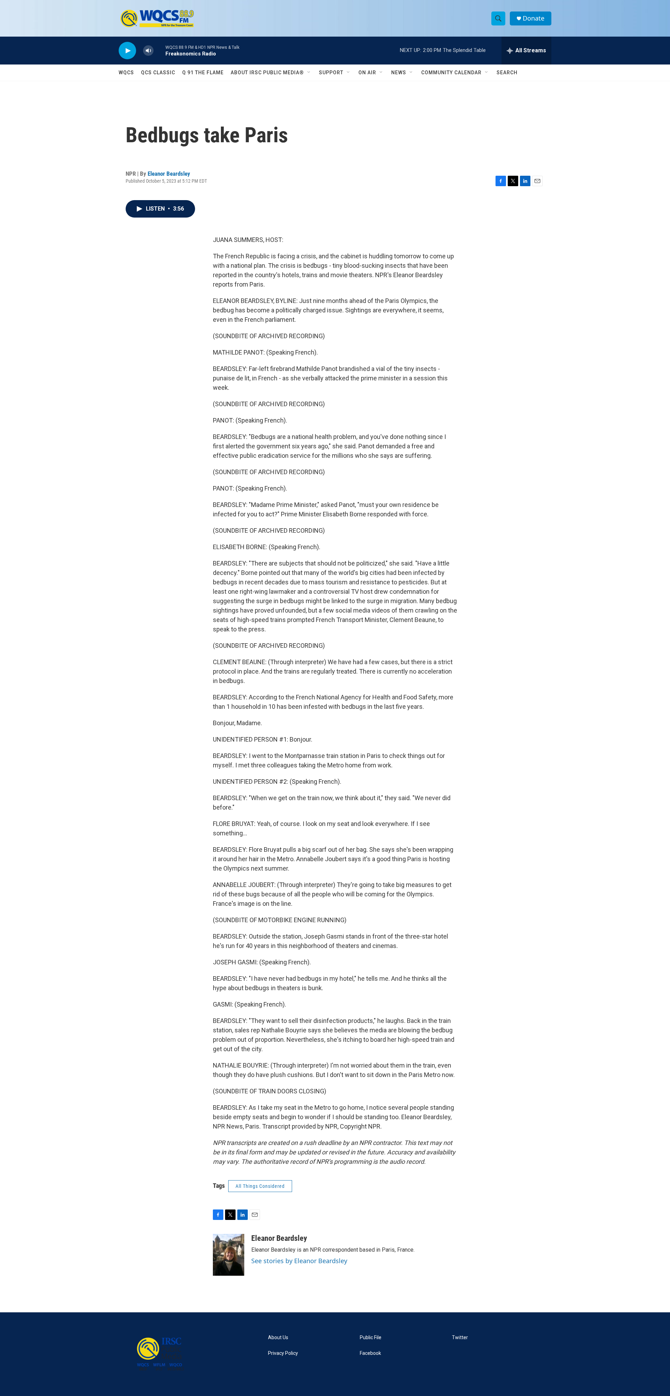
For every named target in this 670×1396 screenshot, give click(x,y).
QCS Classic (158, 72)
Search (507, 72)
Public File (370, 1337)
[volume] (148, 51)
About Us (278, 1337)
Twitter (460, 1337)
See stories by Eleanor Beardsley (299, 1261)
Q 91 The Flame (203, 72)
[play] (127, 51)
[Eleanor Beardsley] (228, 1255)
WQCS (126, 72)
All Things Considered (260, 1186)
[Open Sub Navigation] (309, 72)
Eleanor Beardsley (169, 173)
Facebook (370, 1353)
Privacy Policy (283, 1353)
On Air (367, 72)
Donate (533, 18)
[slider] (159, 50)
